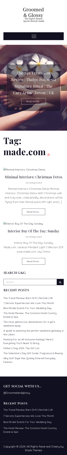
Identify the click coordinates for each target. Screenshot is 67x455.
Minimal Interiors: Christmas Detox (33, 177)
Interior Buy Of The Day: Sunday (34, 231)
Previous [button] (3, 88)
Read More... (33, 211)
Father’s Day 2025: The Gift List (21, 348)
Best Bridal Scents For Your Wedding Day (27, 308)
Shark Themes (33, 450)
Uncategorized (33, 182)
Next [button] (64, 88)
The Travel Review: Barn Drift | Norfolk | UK (28, 298)
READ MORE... (33, 101)
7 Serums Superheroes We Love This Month (28, 303)
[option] (33, 88)
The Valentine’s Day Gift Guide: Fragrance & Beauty (33, 353)
